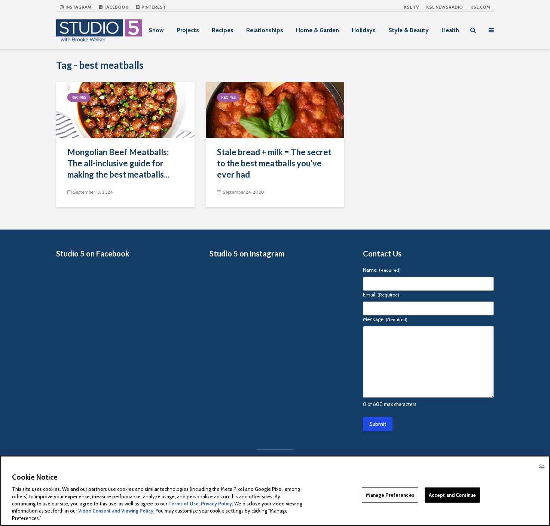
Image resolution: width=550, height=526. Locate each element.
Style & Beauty (408, 30)
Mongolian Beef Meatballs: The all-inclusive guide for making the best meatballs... (118, 163)
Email (381, 294)
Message (385, 319)
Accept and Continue (452, 495)
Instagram (77, 7)
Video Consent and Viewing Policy (115, 511)
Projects (188, 30)
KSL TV (411, 7)
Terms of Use (183, 504)
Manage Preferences (390, 495)
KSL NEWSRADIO (444, 7)
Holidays (364, 30)
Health (450, 30)
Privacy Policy (216, 504)
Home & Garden (317, 30)
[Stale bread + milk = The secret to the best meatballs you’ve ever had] (275, 109)
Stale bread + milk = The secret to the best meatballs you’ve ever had (274, 163)
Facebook (115, 7)
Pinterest (153, 7)
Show (156, 30)
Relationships (264, 30)
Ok (541, 465)
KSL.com (480, 7)
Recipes (222, 30)
